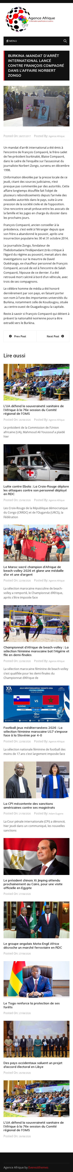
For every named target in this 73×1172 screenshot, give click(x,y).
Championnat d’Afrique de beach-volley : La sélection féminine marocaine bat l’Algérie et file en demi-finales (36, 651)
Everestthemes (38, 1167)
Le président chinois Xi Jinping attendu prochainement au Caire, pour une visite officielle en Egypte (33, 884)
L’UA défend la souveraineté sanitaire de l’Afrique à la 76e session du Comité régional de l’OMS (34, 410)
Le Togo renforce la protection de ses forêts (32, 1005)
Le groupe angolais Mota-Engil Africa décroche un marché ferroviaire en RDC (33, 946)
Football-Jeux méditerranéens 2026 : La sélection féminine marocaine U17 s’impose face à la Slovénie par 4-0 (36, 731)
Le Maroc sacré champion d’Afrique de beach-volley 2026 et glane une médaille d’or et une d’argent (34, 571)
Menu (12, 41)
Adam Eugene (56, 813)
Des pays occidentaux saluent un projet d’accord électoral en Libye (33, 1065)
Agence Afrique (56, 136)
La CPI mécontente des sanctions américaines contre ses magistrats (29, 806)
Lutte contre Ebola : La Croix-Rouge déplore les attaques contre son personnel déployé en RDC (36, 490)
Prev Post (20, 336)
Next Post (53, 336)
